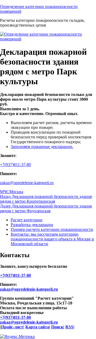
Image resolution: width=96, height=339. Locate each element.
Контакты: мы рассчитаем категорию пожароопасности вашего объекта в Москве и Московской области (52, 239)
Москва (16, 191)
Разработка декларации (32, 224)
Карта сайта (37, 327)
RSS (69, 327)
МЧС (4, 191)
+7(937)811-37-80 (15, 164)
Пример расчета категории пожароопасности (52, 229)
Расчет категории (26, 220)
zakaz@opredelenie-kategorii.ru (27, 182)
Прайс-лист (12, 327)
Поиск (57, 327)
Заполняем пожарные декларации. (42, 146)
